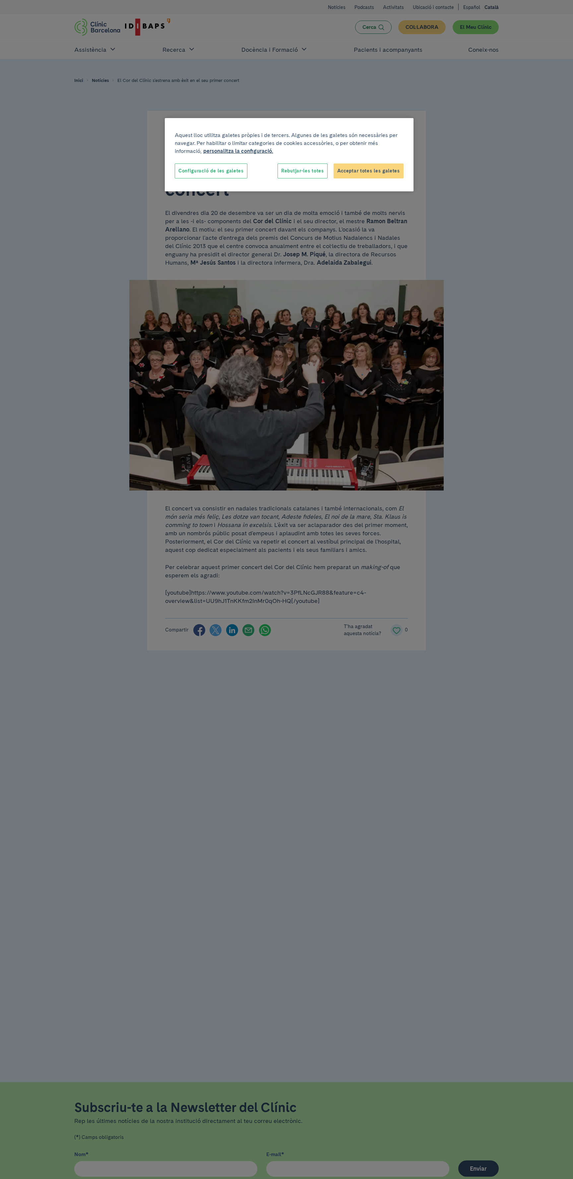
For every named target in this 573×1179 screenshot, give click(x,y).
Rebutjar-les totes (302, 170)
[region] (289, 155)
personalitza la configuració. (238, 151)
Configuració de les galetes (211, 170)
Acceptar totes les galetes (368, 170)
